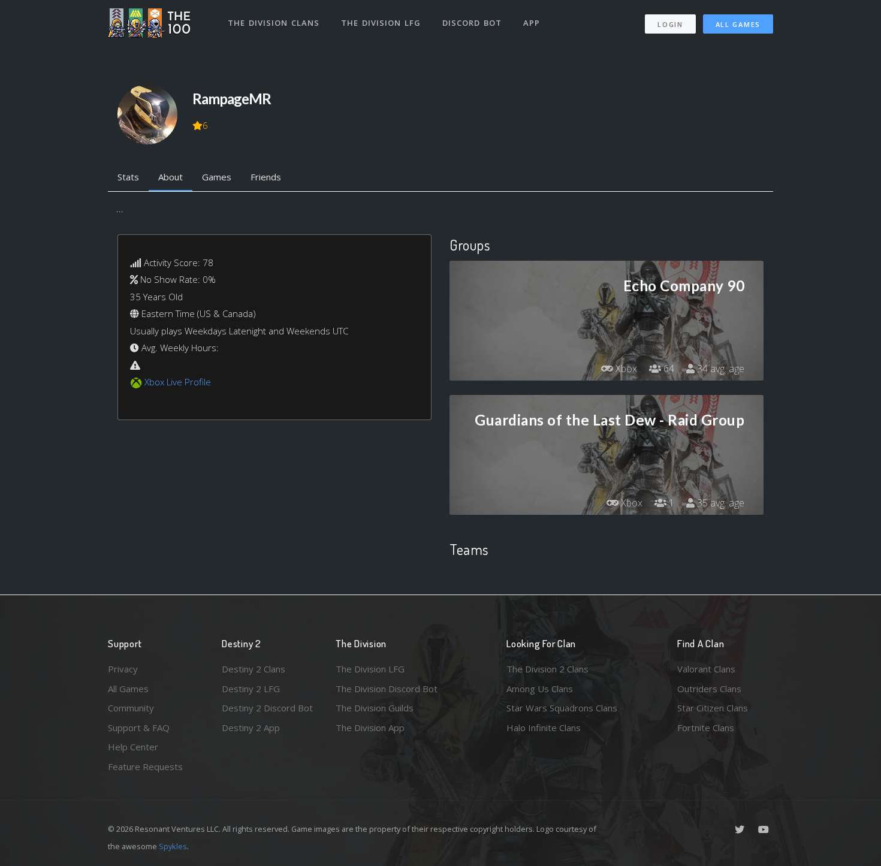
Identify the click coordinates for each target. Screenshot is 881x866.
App (531, 22)
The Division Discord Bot (387, 689)
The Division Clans (273, 22)
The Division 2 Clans (547, 669)
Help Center (133, 747)
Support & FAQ (139, 728)
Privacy (123, 669)
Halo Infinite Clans (543, 728)
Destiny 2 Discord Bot (267, 708)
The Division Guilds (375, 708)
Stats (128, 177)
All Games (738, 24)
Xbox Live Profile (177, 382)
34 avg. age (719, 368)
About (170, 177)
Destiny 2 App (251, 728)
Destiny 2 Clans (253, 669)
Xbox (625, 368)
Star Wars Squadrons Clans (561, 708)
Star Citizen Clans (712, 708)
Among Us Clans (539, 689)
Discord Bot (472, 22)
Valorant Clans (706, 669)
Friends (266, 177)
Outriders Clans (709, 689)
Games (216, 177)
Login (670, 24)
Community (131, 708)
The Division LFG (381, 22)
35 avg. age (719, 502)
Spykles (173, 846)
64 (667, 368)
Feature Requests (145, 767)
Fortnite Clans (705, 728)
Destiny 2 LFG (251, 689)
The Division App (370, 728)
